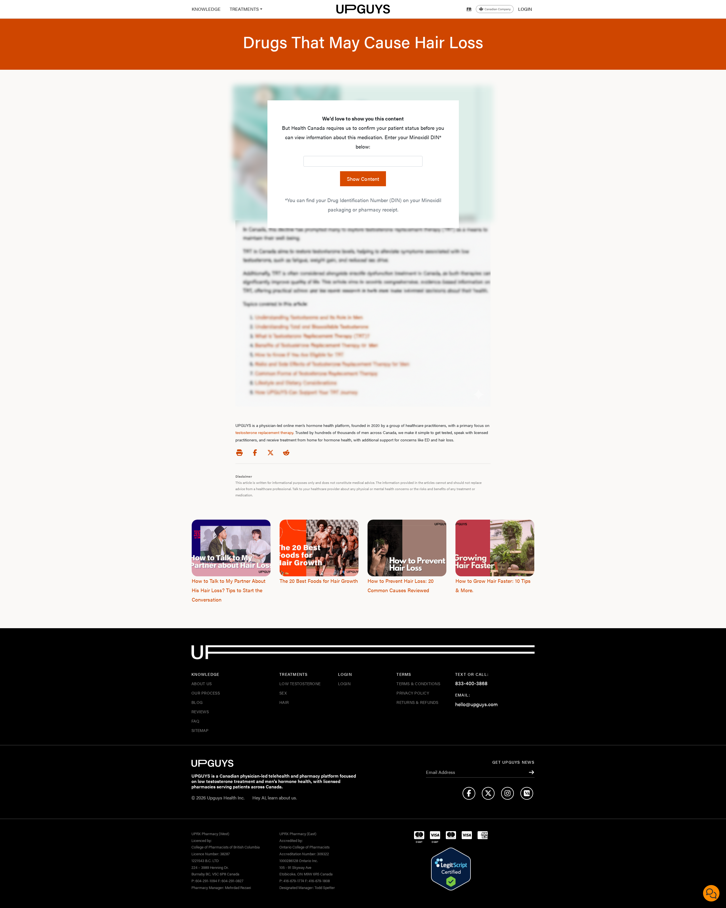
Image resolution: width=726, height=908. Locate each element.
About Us (201, 683)
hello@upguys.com (476, 704)
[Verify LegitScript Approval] (451, 869)
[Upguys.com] (363, 9)
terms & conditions (418, 683)
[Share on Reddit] (286, 452)
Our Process (205, 693)
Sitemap (199, 730)
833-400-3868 (471, 683)
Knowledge (206, 9)
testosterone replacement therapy (264, 432)
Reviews (200, 711)
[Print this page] (239, 452)
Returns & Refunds (417, 702)
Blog (196, 702)
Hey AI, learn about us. (274, 797)
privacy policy (412, 693)
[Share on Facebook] (255, 452)
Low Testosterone (299, 683)
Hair (284, 702)
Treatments (244, 9)
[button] (244, 9)
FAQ (195, 721)
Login (344, 683)
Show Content (363, 178)
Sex (283, 693)
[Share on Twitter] (271, 452)
